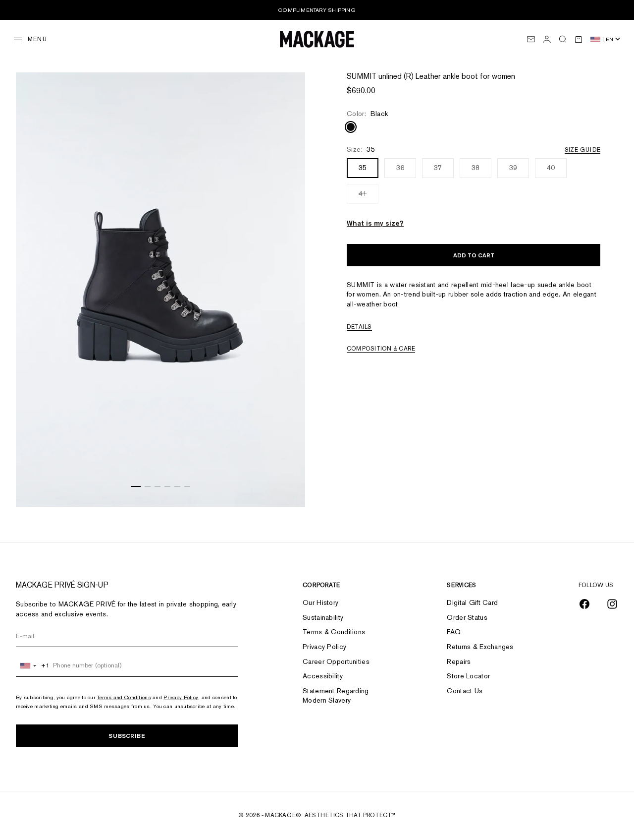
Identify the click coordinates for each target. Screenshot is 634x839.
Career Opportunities (336, 661)
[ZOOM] (285, 487)
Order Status (467, 617)
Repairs (459, 661)
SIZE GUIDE (582, 150)
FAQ (454, 631)
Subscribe (126, 735)
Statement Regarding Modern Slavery (336, 695)
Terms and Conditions (124, 697)
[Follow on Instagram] (612, 604)
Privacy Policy (180, 697)
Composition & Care (381, 349)
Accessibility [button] (323, 675)
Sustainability (323, 617)
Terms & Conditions (334, 631)
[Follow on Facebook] (584, 604)
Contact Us (464, 690)
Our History (320, 602)
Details (359, 327)
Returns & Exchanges (480, 646)
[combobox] (33, 665)
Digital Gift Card (472, 602)
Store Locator (468, 675)
